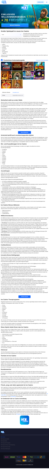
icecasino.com (16, 92)
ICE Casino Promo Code (5, 446)
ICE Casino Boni (4, 440)
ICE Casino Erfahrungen (5, 448)
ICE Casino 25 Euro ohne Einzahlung (8, 444)
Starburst (39, 75)
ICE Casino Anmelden (5, 438)
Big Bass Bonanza (39, 66)
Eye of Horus (17, 66)
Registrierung (24, 132)
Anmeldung (40, 2)
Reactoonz (28, 75)
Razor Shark (6, 66)
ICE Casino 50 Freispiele (5, 442)
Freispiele (18, 414)
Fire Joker (6, 84)
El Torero (28, 66)
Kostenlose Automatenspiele (42, 60)
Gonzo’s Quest (17, 75)
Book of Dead (17, 84)
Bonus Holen (24, 296)
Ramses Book (6, 75)
